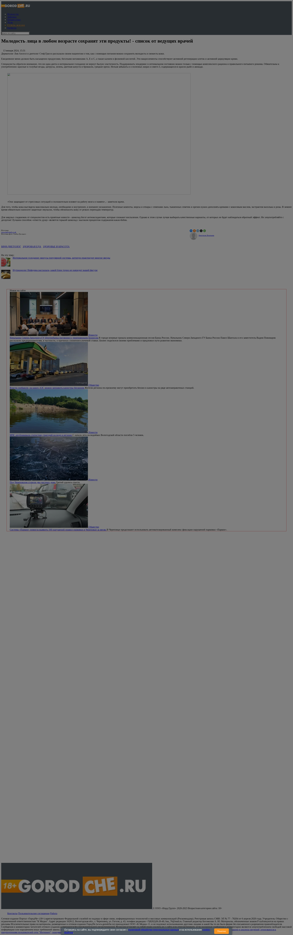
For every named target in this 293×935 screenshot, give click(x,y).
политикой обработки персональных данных (153, 929)
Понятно (221, 931)
